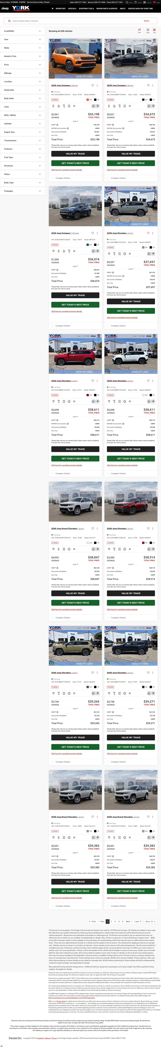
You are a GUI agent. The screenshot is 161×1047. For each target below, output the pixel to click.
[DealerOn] (15, 1038)
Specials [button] (72, 9)
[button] (99, 58)
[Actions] (97, 85)
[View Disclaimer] (74, 106)
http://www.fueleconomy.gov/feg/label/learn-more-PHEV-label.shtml (71, 998)
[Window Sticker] (97, 106)
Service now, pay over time (140, 9)
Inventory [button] (61, 9)
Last (137, 921)
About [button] (123, 9)
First (93, 921)
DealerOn (41, 1038)
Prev (101, 921)
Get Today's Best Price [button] (75, 163)
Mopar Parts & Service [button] (106, 9)
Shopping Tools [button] (86, 9)
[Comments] (93, 106)
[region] (75, 137)
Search (146, 21)
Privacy (54, 1038)
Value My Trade (75, 153)
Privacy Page (61, 1001)
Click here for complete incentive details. (66, 170)
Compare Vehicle (63, 178)
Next (128, 921)
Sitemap (48, 1038)
